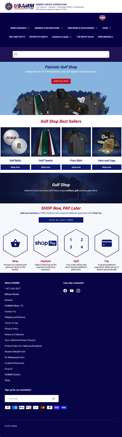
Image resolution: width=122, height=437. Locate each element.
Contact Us (10, 311)
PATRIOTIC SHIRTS (38, 37)
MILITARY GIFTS (17, 37)
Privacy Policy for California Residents (23, 346)
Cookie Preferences (14, 363)
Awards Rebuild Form (15, 351)
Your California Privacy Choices (20, 340)
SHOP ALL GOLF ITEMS (61, 220)
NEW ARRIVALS (105, 37)
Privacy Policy (11, 328)
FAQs (7, 380)
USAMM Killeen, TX (14, 305)
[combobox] (61, 54)
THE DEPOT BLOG (85, 37)
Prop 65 (8, 369)
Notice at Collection (14, 334)
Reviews (9, 300)
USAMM (14, 426)
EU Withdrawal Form (14, 357)
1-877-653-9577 (13, 288)
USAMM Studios (13, 374)
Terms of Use (11, 323)
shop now (15, 167)
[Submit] (16, 54)
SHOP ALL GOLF (61, 81)
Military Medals (12, 294)
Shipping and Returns (15, 317)
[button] (115, 17)
